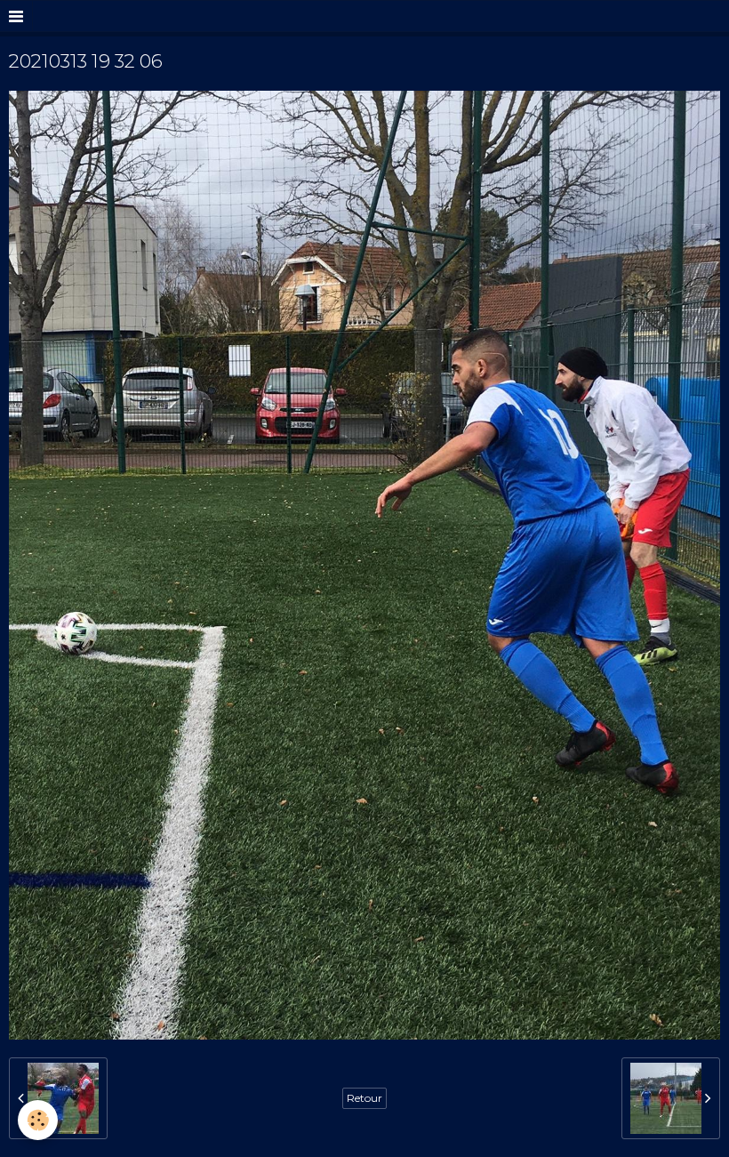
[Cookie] (38, 1120)
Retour (364, 1098)
